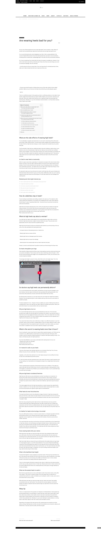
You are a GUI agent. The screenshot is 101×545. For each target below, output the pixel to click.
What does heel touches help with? (26, 520)
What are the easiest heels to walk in (28, 130)
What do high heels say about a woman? (28, 111)
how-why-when (24, 18)
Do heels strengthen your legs (27, 113)
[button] (81, 1)
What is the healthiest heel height (28, 128)
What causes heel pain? (55, 520)
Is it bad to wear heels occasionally (28, 108)
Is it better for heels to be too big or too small (30, 124)
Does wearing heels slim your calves (29, 126)
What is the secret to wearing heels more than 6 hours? (31, 118)
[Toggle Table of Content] (40, 105)
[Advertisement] (50, 28)
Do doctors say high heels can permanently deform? (31, 115)
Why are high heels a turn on (27, 116)
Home (20, 18)
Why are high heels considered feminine (29, 121)
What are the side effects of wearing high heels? (30, 106)
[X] (23, 45)
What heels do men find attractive (28, 123)
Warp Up (22, 132)
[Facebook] (20, 45)
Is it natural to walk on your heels (27, 119)
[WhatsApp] (28, 45)
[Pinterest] (26, 45)
